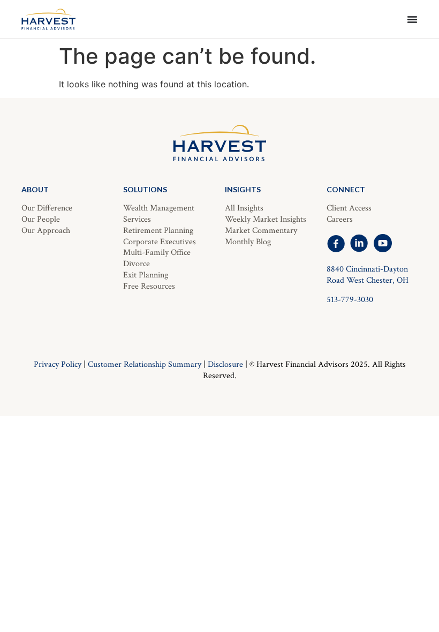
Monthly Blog (248, 241)
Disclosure (225, 364)
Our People (40, 219)
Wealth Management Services (158, 213)
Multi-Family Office (157, 252)
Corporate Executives (159, 241)
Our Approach (45, 230)
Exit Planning (145, 275)
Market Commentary (261, 230)
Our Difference (46, 208)
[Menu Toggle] (412, 19)
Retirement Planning (158, 230)
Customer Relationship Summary (144, 364)
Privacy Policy (57, 364)
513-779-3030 (350, 299)
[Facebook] (336, 243)
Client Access (349, 208)
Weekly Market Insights (265, 219)
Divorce (136, 263)
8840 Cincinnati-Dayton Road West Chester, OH (367, 275)
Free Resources (149, 286)
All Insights (244, 208)
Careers (340, 219)
